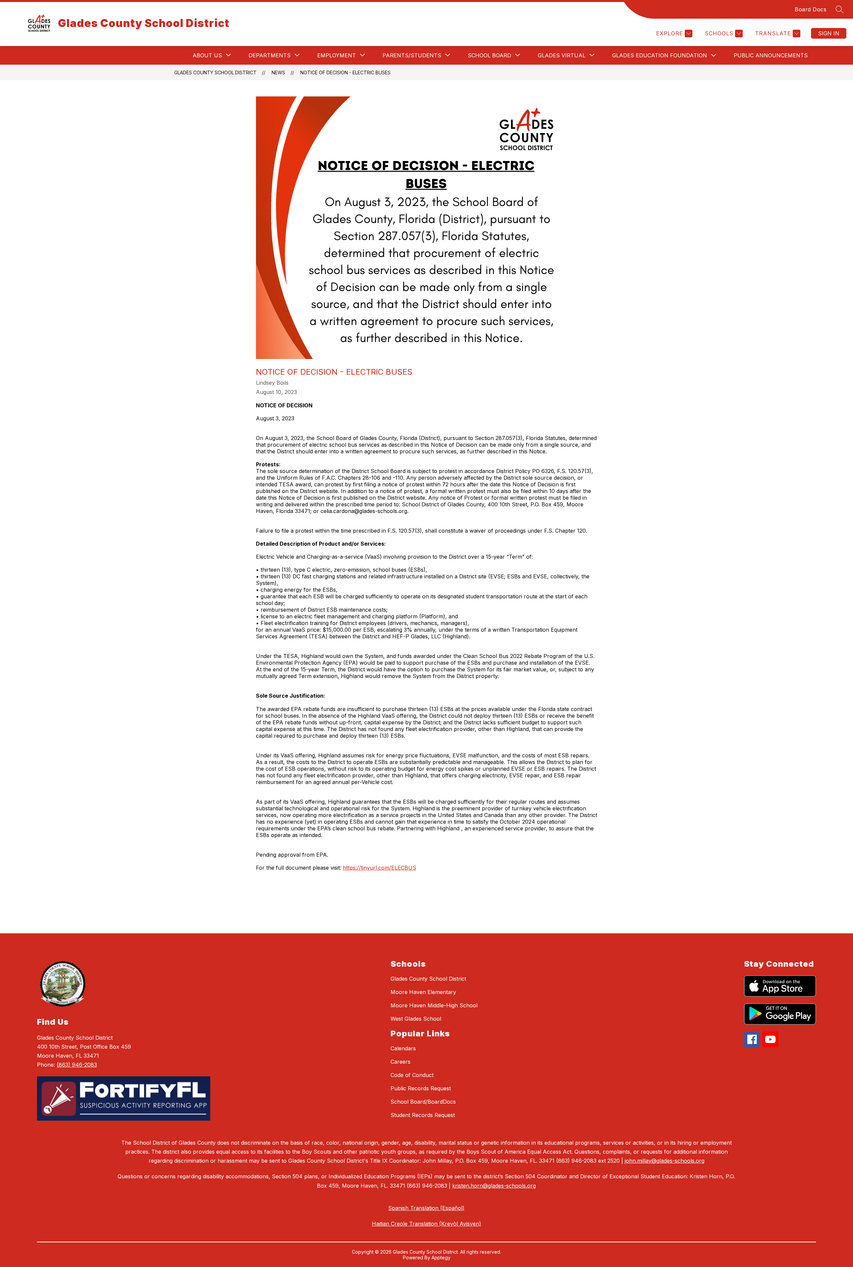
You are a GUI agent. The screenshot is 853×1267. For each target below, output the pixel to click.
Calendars (403, 1048)
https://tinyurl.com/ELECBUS (379, 867)
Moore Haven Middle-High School (434, 1005)
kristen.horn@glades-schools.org (494, 1185)
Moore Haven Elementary (423, 992)
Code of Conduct (412, 1075)
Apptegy (440, 1257)
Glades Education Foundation (659, 55)
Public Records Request (421, 1088)
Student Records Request (423, 1115)
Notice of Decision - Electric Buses (345, 72)
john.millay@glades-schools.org (664, 1160)
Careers (401, 1061)
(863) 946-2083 (77, 1064)
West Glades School (416, 1018)
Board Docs (810, 9)
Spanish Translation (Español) (426, 1208)
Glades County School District (215, 72)
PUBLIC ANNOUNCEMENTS (771, 55)
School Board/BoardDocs (423, 1101)
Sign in (828, 33)
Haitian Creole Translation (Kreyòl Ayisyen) (426, 1223)
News (278, 72)
